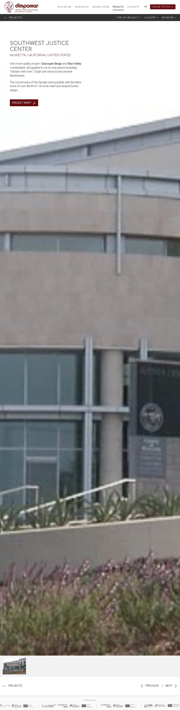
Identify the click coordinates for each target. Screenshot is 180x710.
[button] (128, 17)
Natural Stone (100, 7)
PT (146, 7)
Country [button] (150, 18)
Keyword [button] (168, 18)
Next (169, 685)
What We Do (82, 7)
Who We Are (64, 7)
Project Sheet (21, 102)
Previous (152, 685)
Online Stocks (161, 7)
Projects (118, 7)
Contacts (133, 7)
